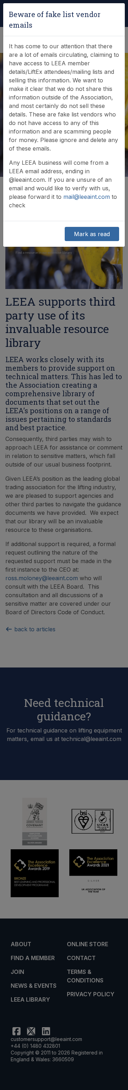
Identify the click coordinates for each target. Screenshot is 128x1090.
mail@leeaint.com (86, 196)
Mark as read (92, 234)
